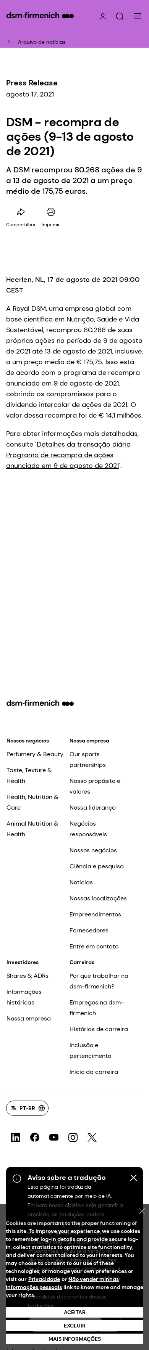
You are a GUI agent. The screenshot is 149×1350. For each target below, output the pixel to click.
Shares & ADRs (27, 976)
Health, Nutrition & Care (32, 802)
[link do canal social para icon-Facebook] (34, 1137)
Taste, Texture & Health (29, 775)
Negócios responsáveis (88, 829)
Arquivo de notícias (42, 42)
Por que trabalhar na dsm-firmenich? (99, 981)
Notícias (81, 882)
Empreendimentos (95, 914)
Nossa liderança (93, 808)
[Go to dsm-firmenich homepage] (40, 15)
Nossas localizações (98, 898)
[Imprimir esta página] (51, 212)
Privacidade (44, 1279)
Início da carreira (94, 1072)
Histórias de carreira (99, 1029)
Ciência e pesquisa (97, 866)
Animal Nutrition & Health (32, 829)
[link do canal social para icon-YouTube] (53, 1137)
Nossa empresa (89, 740)
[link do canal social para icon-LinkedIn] (15, 1137)
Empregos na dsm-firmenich (97, 1007)
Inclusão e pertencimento (90, 1050)
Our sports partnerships (88, 759)
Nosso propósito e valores (95, 786)
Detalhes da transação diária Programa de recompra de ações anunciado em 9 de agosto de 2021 (68, 455)
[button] (119, 16)
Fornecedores (89, 930)
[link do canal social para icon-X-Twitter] (92, 1137)
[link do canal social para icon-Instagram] (73, 1137)
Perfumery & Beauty (34, 754)
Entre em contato (94, 946)
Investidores (22, 962)
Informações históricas (24, 997)
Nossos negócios (27, 740)
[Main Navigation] (137, 16)
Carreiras (82, 962)
